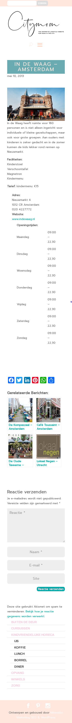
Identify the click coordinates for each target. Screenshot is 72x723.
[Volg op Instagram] (59, 12)
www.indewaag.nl (23, 219)
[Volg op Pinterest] (53, 12)
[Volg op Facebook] (47, 12)
